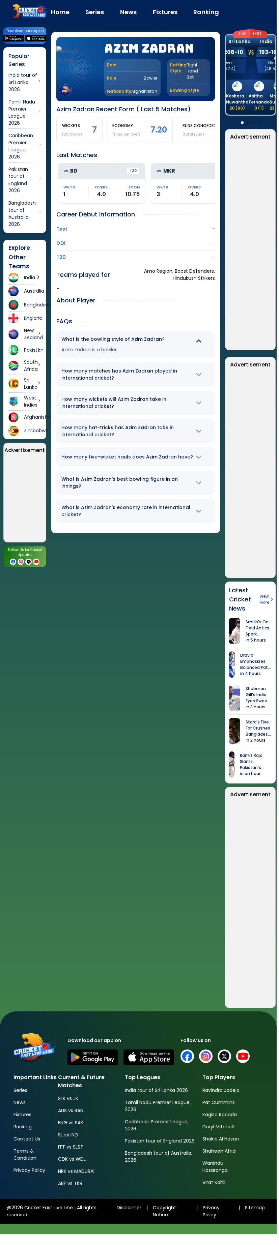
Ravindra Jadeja (221, 1090)
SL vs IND (68, 1134)
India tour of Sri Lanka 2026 (156, 1090)
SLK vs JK (68, 1098)
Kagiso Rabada (219, 1114)
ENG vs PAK (70, 1122)
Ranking (22, 1126)
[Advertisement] (250, 245)
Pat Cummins (218, 1102)
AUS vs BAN (70, 1110)
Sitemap (255, 1207)
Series (20, 1090)
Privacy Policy (29, 1170)
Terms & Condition (24, 1154)
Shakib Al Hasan (220, 1138)
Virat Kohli (213, 1182)
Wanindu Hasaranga (215, 1167)
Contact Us (26, 1138)
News (19, 1102)
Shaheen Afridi (219, 1151)
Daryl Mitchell (218, 1126)
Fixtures (22, 1114)
